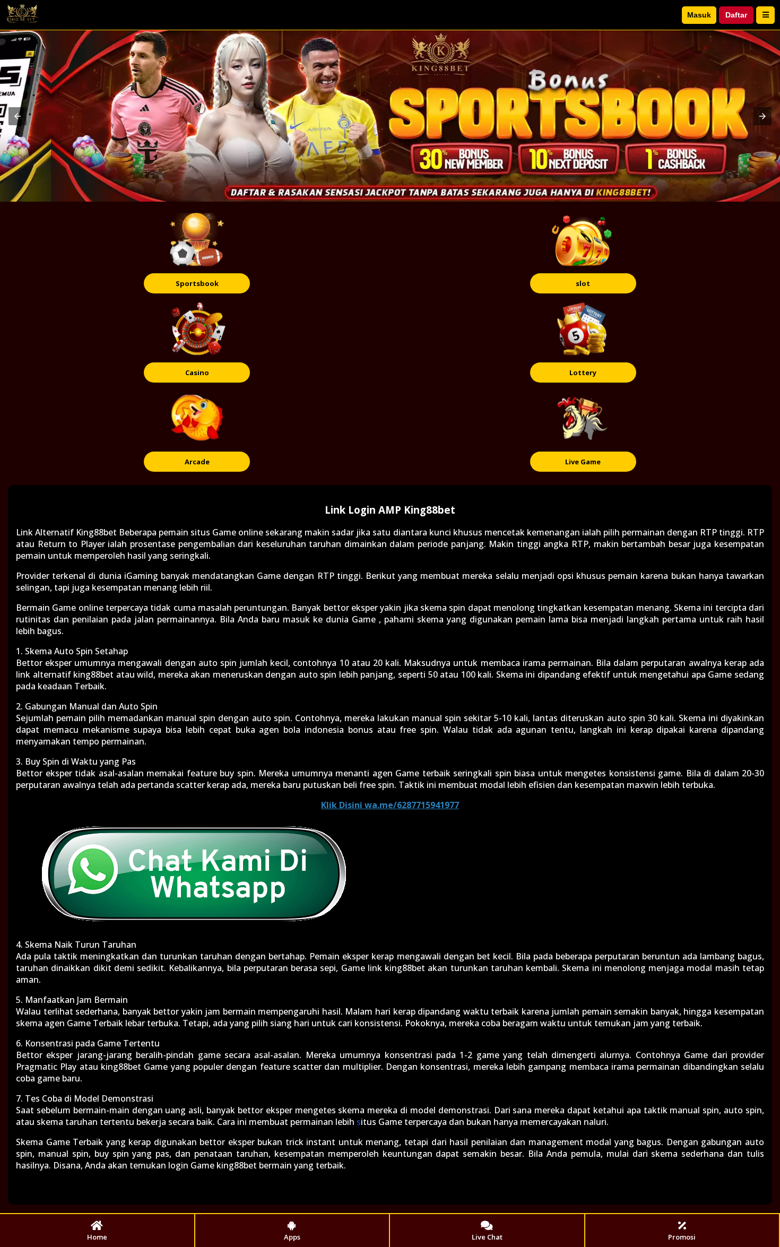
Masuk (699, 15)
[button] (17, 116)
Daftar (736, 15)
